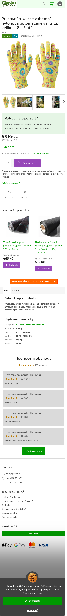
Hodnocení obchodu (33, 358)
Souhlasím (34, 600)
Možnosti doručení (41, 153)
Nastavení (32, 610)
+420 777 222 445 (14, 482)
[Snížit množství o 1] (12, 165)
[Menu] (60, 4)
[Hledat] (44, 4)
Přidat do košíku (29, 163)
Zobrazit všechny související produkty (33, 281)
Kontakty (6, 505)
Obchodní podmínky (11, 497)
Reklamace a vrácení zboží (14, 509)
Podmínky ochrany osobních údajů (17, 501)
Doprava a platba (9, 513)
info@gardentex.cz (15, 473)
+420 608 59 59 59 (14, 478)
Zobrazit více (33, 451)
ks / (33, 533)
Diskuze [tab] (15, 290)
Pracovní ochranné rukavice (30, 324)
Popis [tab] (7, 290)
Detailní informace (10, 183)
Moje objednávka (9, 517)
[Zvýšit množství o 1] (12, 161)
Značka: (32, 35)
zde (40, 593)
